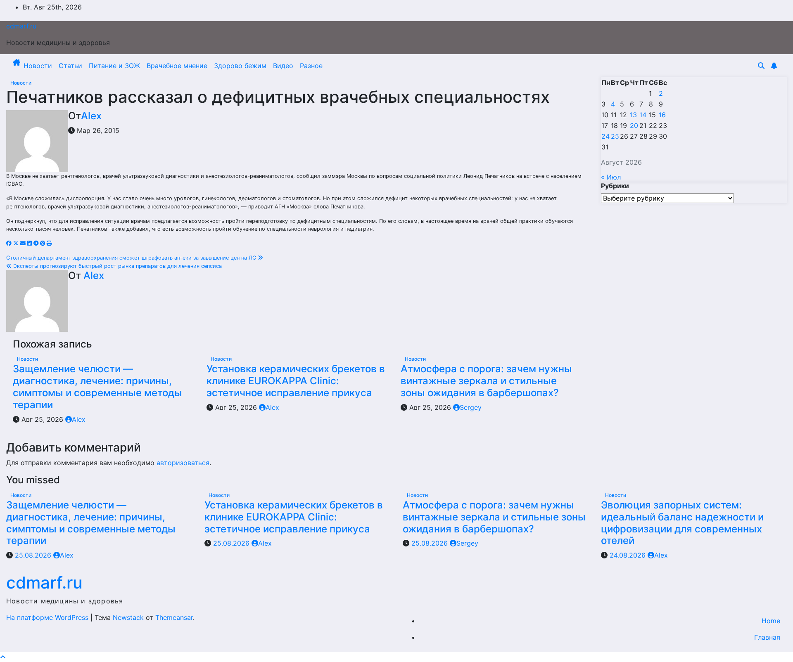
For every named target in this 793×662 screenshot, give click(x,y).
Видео (283, 65)
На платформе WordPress (48, 617)
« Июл (611, 177)
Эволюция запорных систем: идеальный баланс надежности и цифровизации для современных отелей (682, 522)
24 (605, 136)
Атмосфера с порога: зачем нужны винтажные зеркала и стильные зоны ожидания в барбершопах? (486, 381)
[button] (761, 65)
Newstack (128, 617)
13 (633, 115)
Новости (38, 65)
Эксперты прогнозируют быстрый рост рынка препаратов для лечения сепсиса (117, 266)
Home (771, 621)
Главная (767, 637)
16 (662, 115)
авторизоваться (183, 463)
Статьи (70, 65)
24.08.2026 (629, 555)
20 (634, 125)
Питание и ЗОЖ (114, 65)
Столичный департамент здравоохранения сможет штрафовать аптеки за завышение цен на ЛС (132, 258)
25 (615, 136)
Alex (91, 116)
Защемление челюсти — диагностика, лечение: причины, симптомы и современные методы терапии (97, 386)
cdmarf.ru (21, 26)
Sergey (471, 407)
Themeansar (174, 617)
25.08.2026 (34, 555)
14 (642, 115)
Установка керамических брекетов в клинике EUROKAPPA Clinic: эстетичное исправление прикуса (296, 381)
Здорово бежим (240, 65)
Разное (311, 65)
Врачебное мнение (177, 65)
